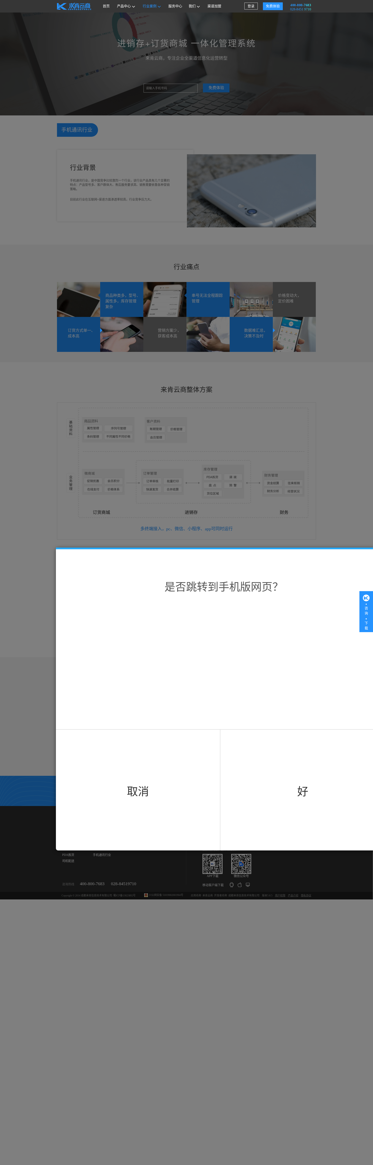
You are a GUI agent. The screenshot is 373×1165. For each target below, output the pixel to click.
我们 (192, 6)
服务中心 (175, 6)
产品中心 (124, 6)
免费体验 (273, 6)
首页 (106, 6)
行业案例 (149, 6)
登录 (251, 6)
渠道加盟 (214, 6)
